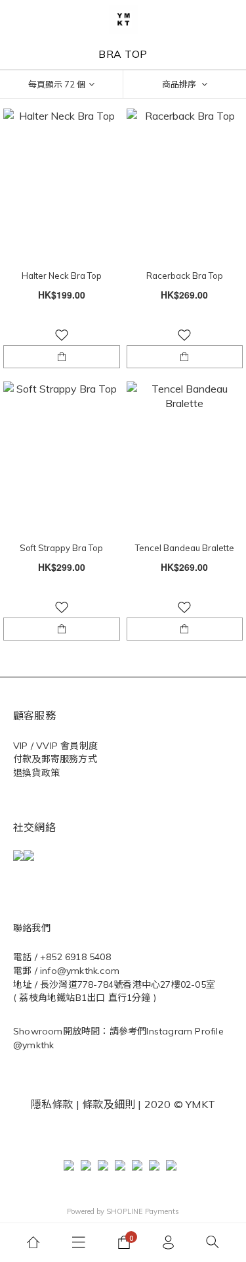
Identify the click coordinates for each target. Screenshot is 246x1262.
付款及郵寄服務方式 (55, 759)
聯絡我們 (32, 928)
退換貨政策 (36, 773)
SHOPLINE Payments (142, 1211)
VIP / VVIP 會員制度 (55, 746)
